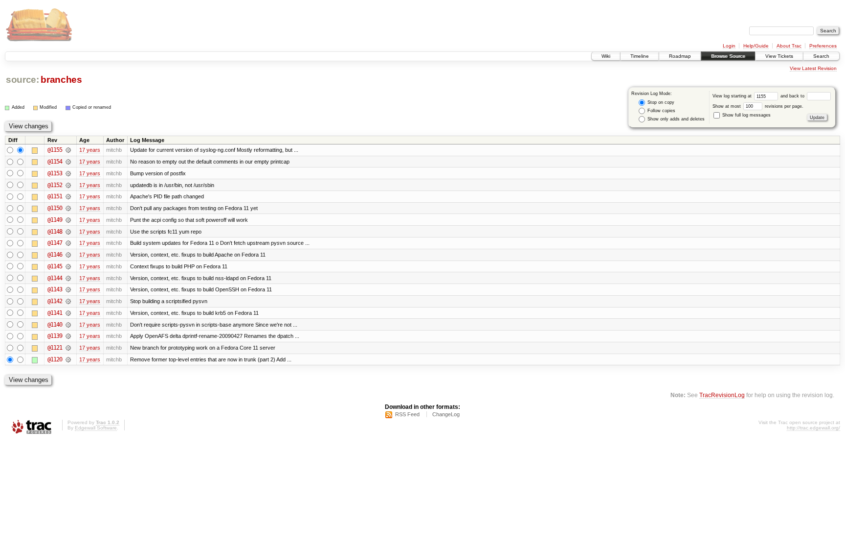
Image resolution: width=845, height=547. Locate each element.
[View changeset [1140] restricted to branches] (68, 324)
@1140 (54, 324)
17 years (89, 150)
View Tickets (779, 56)
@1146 (54, 254)
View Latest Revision (813, 68)
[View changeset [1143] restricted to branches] (68, 289)
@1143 (54, 289)
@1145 (54, 266)
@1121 (54, 347)
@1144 (54, 278)
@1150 (54, 208)
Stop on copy (660, 102)
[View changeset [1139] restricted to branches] (68, 336)
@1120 (54, 359)
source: (22, 79)
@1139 (54, 336)
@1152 (54, 185)
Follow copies (660, 110)
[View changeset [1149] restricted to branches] (68, 219)
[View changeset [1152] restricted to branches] (68, 185)
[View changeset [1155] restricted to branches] (68, 149)
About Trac (789, 45)
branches (61, 79)
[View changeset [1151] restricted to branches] (68, 196)
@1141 (54, 312)
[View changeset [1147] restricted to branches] (68, 242)
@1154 (54, 161)
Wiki (605, 56)
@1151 (54, 196)
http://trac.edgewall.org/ (813, 427)
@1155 (54, 149)
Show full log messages (746, 115)
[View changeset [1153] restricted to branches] (68, 173)
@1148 (54, 231)
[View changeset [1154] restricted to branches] (68, 161)
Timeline (639, 56)
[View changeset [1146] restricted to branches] (68, 254)
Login (729, 45)
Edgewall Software (96, 427)
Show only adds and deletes (675, 119)
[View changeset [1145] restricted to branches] (68, 266)
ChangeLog (446, 414)
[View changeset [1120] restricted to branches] (68, 359)
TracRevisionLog (722, 395)
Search (821, 56)
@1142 (54, 301)
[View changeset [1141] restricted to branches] (68, 312)
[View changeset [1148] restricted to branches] (68, 231)
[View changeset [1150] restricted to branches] (68, 208)
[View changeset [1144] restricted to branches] (68, 278)
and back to (793, 96)
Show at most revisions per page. (757, 106)
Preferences (823, 45)
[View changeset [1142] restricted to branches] (68, 301)
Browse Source (728, 56)
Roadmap (680, 56)
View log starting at (732, 96)
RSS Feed (407, 414)
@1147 (54, 242)
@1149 (54, 219)
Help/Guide (756, 45)
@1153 (54, 173)
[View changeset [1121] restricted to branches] (68, 347)
